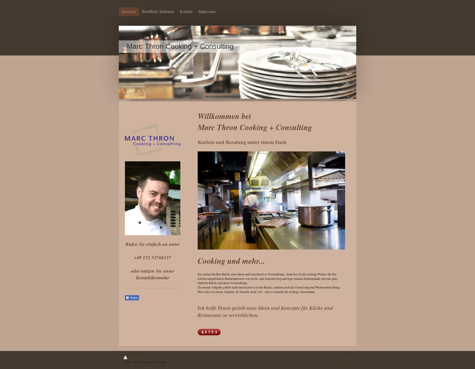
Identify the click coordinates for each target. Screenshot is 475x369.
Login (347, 358)
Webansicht (344, 361)
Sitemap (151, 358)
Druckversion (136, 358)
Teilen (133, 298)
